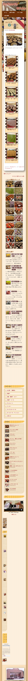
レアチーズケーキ (14, 484)
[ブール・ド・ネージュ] (11, 97)
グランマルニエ (13, 448)
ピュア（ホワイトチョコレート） (16, 462)
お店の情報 (6, 15)
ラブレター (12, 435)
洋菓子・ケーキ (10, 400)
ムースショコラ (13, 480)
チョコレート (12, 18)
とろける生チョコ (14, 475)
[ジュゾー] (11, 112)
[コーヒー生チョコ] (11, 158)
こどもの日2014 (13, 471)
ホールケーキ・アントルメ (13, 412)
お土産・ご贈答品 (11, 390)
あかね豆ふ (15, 301)
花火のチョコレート (14, 426)
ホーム (5, 12)
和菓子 (8, 393)
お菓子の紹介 (12, 12)
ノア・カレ (12, 453)
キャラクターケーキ (11, 409)
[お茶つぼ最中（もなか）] (5, 527)
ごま (20, 166)
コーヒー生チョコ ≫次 (18, 176)
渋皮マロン (15, 336)
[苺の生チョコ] (11, 128)
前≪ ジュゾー (7, 173)
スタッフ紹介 (20, 12)
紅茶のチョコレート (14, 457)
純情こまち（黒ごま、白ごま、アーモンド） (17, 267)
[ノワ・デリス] (11, 82)
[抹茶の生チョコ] (11, 143)
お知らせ (9, 415)
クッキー (9, 406)
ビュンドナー (13, 444)
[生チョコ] (11, 66)
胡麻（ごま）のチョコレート (16, 466)
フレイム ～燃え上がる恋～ (16, 439)
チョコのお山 (13, 489)
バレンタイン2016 (14, 430)
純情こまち (14, 514)
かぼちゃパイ (15, 281)
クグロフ (14, 291)
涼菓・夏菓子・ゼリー (12, 396)
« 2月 (4, 655)
